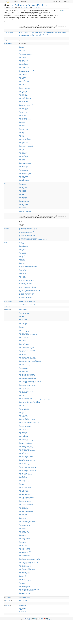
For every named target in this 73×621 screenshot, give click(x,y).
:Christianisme (23, 74)
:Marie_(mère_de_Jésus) (25, 73)
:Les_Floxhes (22, 463)
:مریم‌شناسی (22, 255)
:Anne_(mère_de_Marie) (24, 56)
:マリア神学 (22, 262)
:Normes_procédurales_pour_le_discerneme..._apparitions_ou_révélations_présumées (36, 478)
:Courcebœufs (23, 394)
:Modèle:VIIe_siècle (24, 201)
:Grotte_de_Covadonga (24, 430)
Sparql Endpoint (66, 1)
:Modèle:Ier (22, 191)
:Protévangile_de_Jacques (25, 501)
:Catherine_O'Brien (23, 372)
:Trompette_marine (23, 541)
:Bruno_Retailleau (23, 368)
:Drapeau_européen (24, 409)
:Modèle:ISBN (22, 190)
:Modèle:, (22, 183)
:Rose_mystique (23, 514)
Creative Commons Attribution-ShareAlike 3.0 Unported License (46, 619)
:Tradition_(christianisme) (25, 163)
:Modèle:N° (22, 194)
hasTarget (7, 605)
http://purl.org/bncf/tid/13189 (24, 291)
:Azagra (21, 355)
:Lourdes (22, 122)
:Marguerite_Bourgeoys (24, 573)
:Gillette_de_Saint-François (25, 426)
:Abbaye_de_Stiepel (24, 333)
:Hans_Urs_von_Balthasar (25, 99)
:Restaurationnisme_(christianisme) (26, 512)
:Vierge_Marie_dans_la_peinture (26, 546)
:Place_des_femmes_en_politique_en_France (28, 495)
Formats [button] (23, 1)
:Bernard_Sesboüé (23, 64)
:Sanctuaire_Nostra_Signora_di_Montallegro (28, 521)
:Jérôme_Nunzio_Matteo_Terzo (26, 454)
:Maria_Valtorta (23, 576)
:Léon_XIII (22, 125)
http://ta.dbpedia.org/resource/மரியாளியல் (26, 279)
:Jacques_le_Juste (23, 108)
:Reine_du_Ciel (23, 507)
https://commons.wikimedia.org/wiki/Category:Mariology (29, 229)
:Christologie (22, 75)
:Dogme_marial (23, 403)
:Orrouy (21, 484)
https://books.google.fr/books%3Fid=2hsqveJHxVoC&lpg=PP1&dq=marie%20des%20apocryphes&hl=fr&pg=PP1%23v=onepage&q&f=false (44, 32)
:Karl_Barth (22, 115)
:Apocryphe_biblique (24, 58)
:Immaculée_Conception (24, 105)
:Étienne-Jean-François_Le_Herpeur (27, 569)
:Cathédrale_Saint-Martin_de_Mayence (27, 378)
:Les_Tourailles (23, 466)
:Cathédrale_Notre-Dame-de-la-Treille (27, 374)
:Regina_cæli (22, 505)
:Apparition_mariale (24, 60)
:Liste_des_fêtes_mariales (25, 119)
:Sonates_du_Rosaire (24, 532)
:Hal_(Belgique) (23, 432)
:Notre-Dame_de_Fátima (25, 481)
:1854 (21, 46)
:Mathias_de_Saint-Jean (24, 586)
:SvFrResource (22, 605)
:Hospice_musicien (23, 436)
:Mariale (21, 316)
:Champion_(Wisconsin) (24, 379)
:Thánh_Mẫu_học (23, 284)
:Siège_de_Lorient (23, 531)
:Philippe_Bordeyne (24, 130)
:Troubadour (22, 542)
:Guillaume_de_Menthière (25, 98)
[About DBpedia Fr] (7, 1)
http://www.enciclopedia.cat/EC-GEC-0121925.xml (28, 228)
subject (6, 209)
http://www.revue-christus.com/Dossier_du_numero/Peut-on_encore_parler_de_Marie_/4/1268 (36, 34)
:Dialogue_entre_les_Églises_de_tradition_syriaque (29, 401)
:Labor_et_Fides (23, 118)
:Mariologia (22, 247)
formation (8, 600)
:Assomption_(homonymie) (25, 353)
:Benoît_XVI (22, 63)
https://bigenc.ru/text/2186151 (24, 233)
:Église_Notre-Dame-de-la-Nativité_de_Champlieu (29, 559)
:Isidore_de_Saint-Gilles (24, 444)
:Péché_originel (23, 143)
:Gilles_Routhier (23, 425)
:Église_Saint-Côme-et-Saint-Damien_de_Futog (29, 562)
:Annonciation (22, 57)
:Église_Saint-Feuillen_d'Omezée (26, 563)
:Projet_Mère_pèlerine (24, 500)
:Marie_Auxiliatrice (23, 176)
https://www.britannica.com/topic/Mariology (26, 231)
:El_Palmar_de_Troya (24, 411)
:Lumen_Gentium (23, 123)
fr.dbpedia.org (38, 7)
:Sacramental (22, 518)
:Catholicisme (22, 68)
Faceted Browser (57, 1)
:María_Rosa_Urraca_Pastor (25, 585)
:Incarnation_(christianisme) (25, 106)
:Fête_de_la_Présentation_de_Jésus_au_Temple (29, 422)
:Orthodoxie (22, 128)
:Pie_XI (21, 135)
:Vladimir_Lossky (23, 166)
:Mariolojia (22, 277)
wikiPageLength (7, 40)
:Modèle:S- (22, 200)
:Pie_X (21, 133)
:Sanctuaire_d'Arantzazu (24, 522)
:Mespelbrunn (22, 592)
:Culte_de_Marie (23, 312)
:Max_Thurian (23, 179)
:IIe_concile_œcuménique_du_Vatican (27, 104)
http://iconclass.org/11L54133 (24, 288)
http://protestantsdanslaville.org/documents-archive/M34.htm (30, 35)
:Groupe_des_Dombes (24, 97)
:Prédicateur (22, 140)
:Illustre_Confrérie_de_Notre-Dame (26, 440)
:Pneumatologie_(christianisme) (26, 138)
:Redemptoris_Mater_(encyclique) (26, 146)
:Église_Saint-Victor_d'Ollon (25, 565)
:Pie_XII (21, 136)
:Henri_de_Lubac (23, 101)
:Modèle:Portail (23, 197)
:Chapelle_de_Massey (24, 384)
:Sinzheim (22, 529)
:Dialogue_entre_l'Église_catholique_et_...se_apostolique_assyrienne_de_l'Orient (35, 399)
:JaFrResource (22, 608)
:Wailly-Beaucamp (23, 553)
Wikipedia (28, 619)
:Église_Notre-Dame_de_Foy (25, 560)
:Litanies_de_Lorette (24, 473)
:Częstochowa (23, 85)
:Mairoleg (22, 250)
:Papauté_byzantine (24, 486)
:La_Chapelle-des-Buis (24, 461)
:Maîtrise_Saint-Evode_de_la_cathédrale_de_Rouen (29, 589)
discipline (7, 309)
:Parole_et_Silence (23, 129)
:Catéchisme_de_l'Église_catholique (27, 70)
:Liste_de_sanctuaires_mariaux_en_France (28, 470)
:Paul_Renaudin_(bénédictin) (25, 487)
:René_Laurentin (23, 147)
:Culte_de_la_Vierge (24, 313)
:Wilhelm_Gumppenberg (24, 555)
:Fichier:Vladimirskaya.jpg (25, 180)
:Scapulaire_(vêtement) (24, 525)
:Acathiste (22, 50)
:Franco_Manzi (23, 415)
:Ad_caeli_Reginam (24, 337)
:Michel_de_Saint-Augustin (25, 593)
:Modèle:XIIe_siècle (24, 207)
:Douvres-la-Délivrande (24, 406)
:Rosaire (22, 149)
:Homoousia (22, 102)
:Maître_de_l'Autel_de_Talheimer (26, 587)
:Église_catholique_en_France (25, 568)
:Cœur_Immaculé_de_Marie (25, 398)
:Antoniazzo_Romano (24, 344)
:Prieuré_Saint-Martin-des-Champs (26, 497)
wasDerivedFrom (8, 301)
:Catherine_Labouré (24, 371)
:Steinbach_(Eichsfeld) (24, 538)
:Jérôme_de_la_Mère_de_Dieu (26, 456)
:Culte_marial (22, 84)
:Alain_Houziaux (23, 53)
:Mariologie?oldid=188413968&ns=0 (27, 301)
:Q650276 (22, 243)
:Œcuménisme (23, 321)
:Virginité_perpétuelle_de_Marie (26, 551)
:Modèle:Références (24, 198)
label (5, 220)
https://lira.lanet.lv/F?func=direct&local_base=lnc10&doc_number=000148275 (33, 239)
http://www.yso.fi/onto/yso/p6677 (24, 298)
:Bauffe (21, 364)
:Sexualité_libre (23, 528)
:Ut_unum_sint (23, 543)
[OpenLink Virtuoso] (27, 618)
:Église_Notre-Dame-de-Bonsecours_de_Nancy (29, 558)
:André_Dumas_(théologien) (25, 54)
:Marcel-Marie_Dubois (24, 572)
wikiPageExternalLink (8, 32)
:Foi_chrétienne (23, 94)
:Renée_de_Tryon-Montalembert (26, 511)
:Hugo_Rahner (23, 309)
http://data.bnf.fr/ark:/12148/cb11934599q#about (27, 287)
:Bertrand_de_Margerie (24, 65)
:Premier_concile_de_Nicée (25, 139)
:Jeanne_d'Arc (23, 112)
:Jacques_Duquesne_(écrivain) (26, 447)
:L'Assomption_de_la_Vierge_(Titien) (27, 460)
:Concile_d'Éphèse (23, 80)
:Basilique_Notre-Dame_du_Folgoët (26, 362)
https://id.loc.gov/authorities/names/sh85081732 (27, 293)
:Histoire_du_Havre (23, 433)
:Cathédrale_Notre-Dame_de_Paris (26, 377)
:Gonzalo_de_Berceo (24, 429)
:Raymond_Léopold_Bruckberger (26, 145)
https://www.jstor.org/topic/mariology (25, 232)
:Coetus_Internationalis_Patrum (26, 386)
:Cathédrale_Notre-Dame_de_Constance (27, 375)
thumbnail (6, 29)
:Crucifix (21, 395)
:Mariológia (22, 273)
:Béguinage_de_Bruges (24, 370)
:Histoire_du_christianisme (25, 435)
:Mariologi (22, 259)
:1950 (21, 47)
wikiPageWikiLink (8, 46)
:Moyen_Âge (22, 126)
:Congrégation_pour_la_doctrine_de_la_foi (28, 82)
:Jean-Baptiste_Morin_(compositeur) (27, 450)
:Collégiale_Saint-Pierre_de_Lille (26, 391)
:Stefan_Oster (23, 535)
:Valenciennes (23, 545)
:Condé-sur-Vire (23, 392)
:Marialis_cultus (23, 577)
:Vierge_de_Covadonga (24, 548)
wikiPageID (7, 38)
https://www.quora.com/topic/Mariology (26, 236)
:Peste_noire (22, 488)
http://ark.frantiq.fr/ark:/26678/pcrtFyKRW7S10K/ (27, 235)
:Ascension (22, 351)
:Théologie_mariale (23, 317)
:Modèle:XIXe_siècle (24, 202)
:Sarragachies (23, 524)
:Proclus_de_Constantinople (25, 498)
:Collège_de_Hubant (24, 388)
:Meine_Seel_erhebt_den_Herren (26, 590)
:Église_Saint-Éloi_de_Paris (25, 566)
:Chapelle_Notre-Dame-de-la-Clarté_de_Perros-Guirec (30, 381)
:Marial (21, 315)
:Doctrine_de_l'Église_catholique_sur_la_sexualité (29, 402)
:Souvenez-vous (23, 534)
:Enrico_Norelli (23, 91)
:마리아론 (22, 263)
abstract (6, 23)
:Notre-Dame (22, 480)
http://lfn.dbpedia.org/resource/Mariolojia (26, 286)
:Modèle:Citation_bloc (24, 188)
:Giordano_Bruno (23, 428)
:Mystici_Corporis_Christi (24, 476)
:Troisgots (22, 539)
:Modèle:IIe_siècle (23, 204)
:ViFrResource (22, 609)
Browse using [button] (16, 1)
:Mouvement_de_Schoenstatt (25, 474)
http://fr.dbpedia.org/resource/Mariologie (28, 5)
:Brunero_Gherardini (24, 367)
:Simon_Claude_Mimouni (25, 157)
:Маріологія (22, 281)
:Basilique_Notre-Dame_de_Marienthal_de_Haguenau (30, 361)
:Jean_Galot (22, 452)
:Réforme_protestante (24, 150)
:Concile (21, 78)
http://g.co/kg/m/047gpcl (23, 296)
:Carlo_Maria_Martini (24, 67)
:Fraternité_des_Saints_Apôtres (26, 418)
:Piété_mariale (23, 319)
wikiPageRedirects (9, 312)
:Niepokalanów (23, 477)
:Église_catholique (23, 170)
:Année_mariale (23, 341)
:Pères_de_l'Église (23, 142)
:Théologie (22, 160)
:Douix (21, 405)
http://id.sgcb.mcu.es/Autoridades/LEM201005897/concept (29, 290)
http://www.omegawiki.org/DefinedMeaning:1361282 (28, 238)
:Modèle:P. (22, 195)
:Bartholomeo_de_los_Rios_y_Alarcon (27, 357)
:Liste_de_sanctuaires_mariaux (26, 469)
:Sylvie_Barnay (23, 159)
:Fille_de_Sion (23, 92)
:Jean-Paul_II (22, 111)
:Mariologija (22, 257)
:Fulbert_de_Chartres (24, 420)
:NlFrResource (22, 606)
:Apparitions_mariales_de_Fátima (26, 347)
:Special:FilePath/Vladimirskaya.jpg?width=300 (29, 29)
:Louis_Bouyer (23, 121)
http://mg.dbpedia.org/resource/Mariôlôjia (26, 264)
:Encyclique (22, 89)
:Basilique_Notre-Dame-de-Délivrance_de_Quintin (29, 360)
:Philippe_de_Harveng (24, 491)
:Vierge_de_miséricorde (24, 549)
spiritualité (8, 602)
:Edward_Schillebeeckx (24, 88)
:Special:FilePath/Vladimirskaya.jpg (27, 304)
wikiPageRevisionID (8, 43)
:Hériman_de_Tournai (24, 439)
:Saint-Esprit (22, 153)
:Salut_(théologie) (23, 156)
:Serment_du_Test (23, 527)
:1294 (21, 328)
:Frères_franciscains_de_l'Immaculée (27, 419)
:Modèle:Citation (23, 187)
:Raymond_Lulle (23, 502)
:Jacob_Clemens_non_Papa (25, 446)
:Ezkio (21, 412)
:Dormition (22, 87)
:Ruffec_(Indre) (23, 515)
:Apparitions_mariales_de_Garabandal (27, 348)
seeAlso (6, 228)
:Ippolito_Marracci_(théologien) (26, 443)
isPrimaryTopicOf (8, 306)
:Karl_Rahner (22, 116)
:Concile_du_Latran (24, 81)
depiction (6, 304)
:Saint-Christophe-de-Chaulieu (25, 519)
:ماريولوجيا (22, 245)
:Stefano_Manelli (23, 536)
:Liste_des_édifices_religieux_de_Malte (27, 471)
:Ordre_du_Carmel (23, 483)
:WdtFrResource (22, 611)
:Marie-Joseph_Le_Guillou (25, 173)
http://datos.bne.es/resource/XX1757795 (26, 294)
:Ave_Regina (22, 354)
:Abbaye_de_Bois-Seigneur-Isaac (26, 331)
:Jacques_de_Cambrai (24, 449)
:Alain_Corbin (22, 51)
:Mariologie (22, 249)
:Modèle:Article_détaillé (24, 185)
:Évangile (22, 172)
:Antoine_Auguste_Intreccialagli (26, 343)
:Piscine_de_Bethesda (24, 494)
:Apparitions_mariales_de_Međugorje (27, 350)
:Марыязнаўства (23, 246)
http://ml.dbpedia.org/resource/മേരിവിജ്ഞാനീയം (27, 266)
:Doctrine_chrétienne (24, 71)
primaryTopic (8, 613)
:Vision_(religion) (23, 552)
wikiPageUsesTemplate (9, 183)
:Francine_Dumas (23, 95)
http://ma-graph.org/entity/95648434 (25, 297)
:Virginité (22, 164)
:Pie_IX (21, 132)
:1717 (21, 330)
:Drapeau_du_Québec (24, 408)
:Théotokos (22, 162)
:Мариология (23, 272)
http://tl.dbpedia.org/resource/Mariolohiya (26, 280)
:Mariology (21, 242)
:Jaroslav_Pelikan (23, 109)
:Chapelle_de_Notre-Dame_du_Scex (27, 385)
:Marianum (22, 579)
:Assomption (22, 61)
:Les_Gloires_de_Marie (24, 464)
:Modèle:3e (22, 184)
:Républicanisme (23, 152)
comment (6, 213)
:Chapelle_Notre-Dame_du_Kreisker (27, 382)
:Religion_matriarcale (24, 508)
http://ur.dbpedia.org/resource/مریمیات (25, 283)
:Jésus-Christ (22, 114)
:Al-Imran (22, 338)
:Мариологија (23, 274)
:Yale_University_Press (24, 167)
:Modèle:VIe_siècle (23, 205)
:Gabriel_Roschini (23, 423)
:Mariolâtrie (22, 177)
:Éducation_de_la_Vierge (25, 556)
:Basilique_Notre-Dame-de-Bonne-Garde (27, 358)
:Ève (21, 169)
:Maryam (22, 583)
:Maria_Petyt (22, 575)
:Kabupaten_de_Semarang (25, 457)
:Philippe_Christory (23, 490)
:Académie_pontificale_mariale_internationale (28, 48)
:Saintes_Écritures (23, 155)
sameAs (6, 242)
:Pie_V (21, 493)
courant (7, 597)
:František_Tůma (23, 416)
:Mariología (22, 253)
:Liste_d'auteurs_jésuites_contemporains (27, 467)
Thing (12, 7)
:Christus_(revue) (23, 77)
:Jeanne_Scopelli (23, 453)
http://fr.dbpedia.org (24, 7)
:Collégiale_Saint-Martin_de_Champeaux (27, 389)
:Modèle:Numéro (23, 193)
